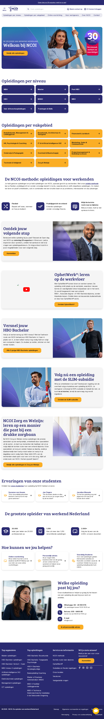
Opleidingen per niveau (12, 15)
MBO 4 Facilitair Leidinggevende (33, 685)
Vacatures (57, 676)
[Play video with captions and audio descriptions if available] (26, 289)
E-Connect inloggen (94, 9)
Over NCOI (86, 15)
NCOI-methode (58, 656)
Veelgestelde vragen (60, 680)
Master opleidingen (9, 656)
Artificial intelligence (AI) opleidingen (11, 673)
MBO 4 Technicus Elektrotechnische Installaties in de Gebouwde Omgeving (38, 693)
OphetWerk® (58, 664)
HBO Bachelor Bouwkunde (37, 656)
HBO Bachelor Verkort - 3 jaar (13, 664)
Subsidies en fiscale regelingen (64, 668)
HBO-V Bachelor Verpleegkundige (33, 667)
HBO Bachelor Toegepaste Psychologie (37, 661)
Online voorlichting (55, 15)
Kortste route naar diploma (63, 660)
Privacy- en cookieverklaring (82, 714)
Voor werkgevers (72, 15)
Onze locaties (58, 672)
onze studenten (17, 486)
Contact (97, 15)
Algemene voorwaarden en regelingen (75, 709)
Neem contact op (76, 9)
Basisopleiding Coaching (36, 673)
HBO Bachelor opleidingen (12, 660)
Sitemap (56, 709)
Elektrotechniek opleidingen (12, 679)
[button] (96, 711)
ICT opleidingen (8, 687)
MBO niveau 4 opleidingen (12, 668)
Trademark (98, 714)
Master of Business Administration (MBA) (35, 678)
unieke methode (91, 184)
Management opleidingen (11, 683)
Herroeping (65, 714)
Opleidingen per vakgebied (34, 15)
